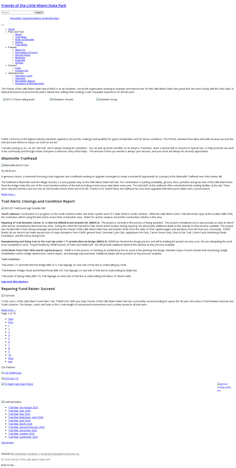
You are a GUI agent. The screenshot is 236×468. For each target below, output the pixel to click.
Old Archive (7, 442)
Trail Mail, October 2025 (21, 433)
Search (39, 12)
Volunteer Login (23, 75)
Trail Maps (21, 37)
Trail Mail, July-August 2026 (23, 407)
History (19, 42)
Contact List (21, 70)
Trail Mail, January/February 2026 (26, 427)
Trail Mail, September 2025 (23, 437)
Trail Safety (21, 44)
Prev (10, 322)
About (18, 34)
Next (10, 358)
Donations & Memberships (44, 18)
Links (18, 68)
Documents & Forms (26, 52)
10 (9, 355)
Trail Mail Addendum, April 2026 (25, 417)
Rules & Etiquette (24, 39)
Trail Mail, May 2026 (19, 414)
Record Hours (22, 55)
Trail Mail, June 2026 (19, 410)
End (10, 361)
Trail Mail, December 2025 (22, 430)
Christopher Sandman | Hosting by (33, 453)
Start (10, 319)
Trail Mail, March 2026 (20, 423)
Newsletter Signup (20, 18)
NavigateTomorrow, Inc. (66, 453)
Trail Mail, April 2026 (19, 420)
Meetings (20, 57)
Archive (19, 63)
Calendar (20, 60)
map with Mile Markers (14, 281)
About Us (20, 50)
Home (11, 29)
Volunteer (20, 78)
